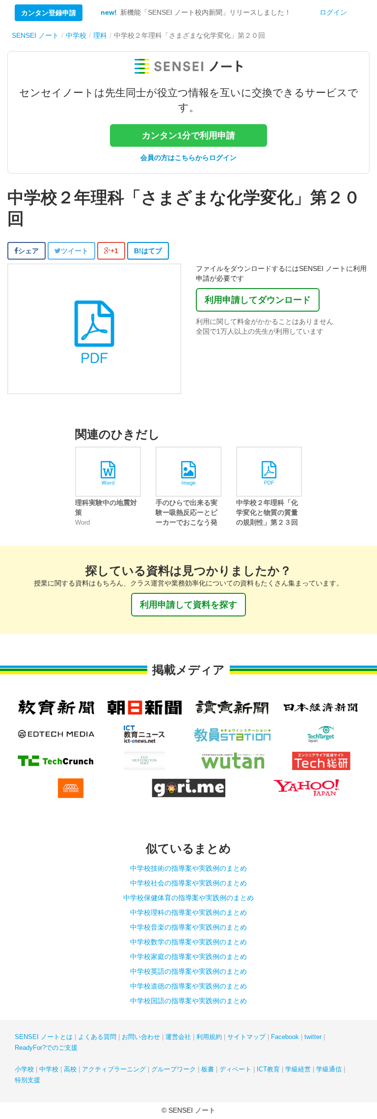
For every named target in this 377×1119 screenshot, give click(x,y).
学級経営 (298, 1069)
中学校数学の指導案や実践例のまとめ (188, 942)
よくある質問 (97, 1036)
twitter (313, 1036)
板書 (207, 1069)
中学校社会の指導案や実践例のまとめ (188, 883)
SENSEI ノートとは (44, 1036)
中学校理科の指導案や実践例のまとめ (188, 912)
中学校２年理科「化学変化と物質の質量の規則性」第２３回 (267, 512)
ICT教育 (268, 1069)
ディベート (235, 1069)
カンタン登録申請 (48, 13)
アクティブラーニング (114, 1069)
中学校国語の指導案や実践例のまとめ (188, 1001)
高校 (70, 1069)
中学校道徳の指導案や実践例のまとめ (188, 986)
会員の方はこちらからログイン (188, 157)
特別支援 (27, 1080)
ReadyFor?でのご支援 (46, 1047)
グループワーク (173, 1069)
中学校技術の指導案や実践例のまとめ (188, 868)
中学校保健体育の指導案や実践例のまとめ (188, 898)
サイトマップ (246, 1036)
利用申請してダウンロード (258, 300)
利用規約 (209, 1036)
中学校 (48, 1069)
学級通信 (329, 1069)
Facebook (285, 1036)
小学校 (24, 1069)
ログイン (333, 12)
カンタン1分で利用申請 (188, 135)
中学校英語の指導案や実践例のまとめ (188, 971)
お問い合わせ (141, 1036)
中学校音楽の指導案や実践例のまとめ (188, 927)
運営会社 (178, 1036)
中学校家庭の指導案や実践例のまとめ (188, 956)
